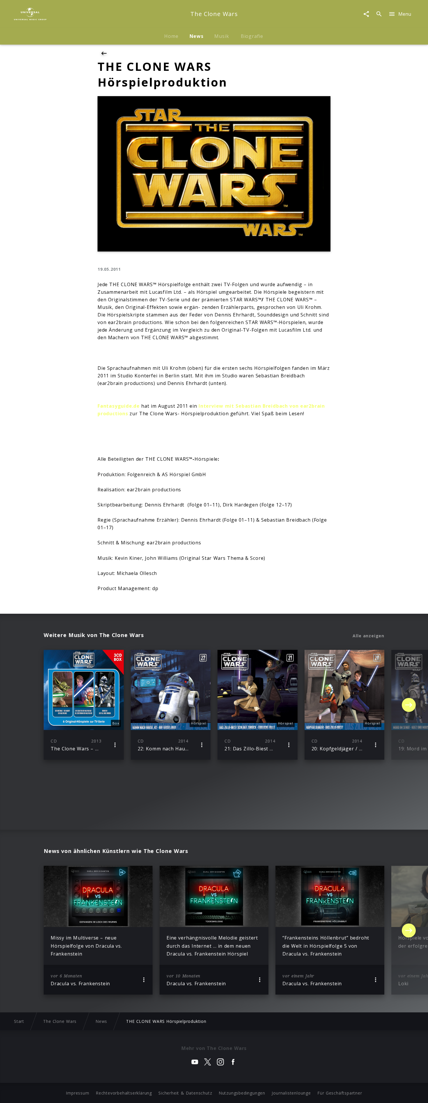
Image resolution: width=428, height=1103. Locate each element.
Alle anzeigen (368, 636)
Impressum (77, 1093)
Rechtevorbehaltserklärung (124, 1093)
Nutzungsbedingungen (242, 1093)
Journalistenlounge (291, 1093)
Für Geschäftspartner (339, 1093)
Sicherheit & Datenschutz (185, 1093)
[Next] (409, 705)
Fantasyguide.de (119, 406)
